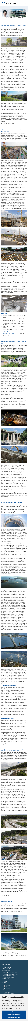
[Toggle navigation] (24, 2)
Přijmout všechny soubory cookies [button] (14, 1011)
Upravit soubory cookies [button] (14, 1017)
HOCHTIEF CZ (7, 967)
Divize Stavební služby (9, 977)
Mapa (5, 981)
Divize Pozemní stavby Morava (11, 974)
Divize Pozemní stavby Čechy (10, 972)
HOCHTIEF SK (7, 968)
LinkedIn (8, 986)
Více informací (16, 1008)
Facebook (8, 985)
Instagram (8, 988)
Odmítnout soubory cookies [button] (14, 1014)
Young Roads (7, 992)
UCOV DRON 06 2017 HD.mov (9, 333)
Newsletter (9, 19)
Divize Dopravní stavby (9, 975)
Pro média (3, 19)
